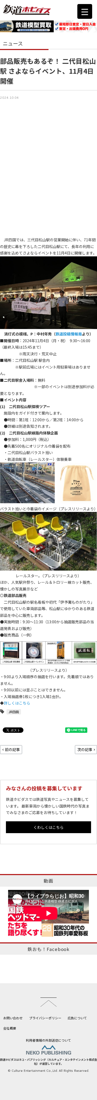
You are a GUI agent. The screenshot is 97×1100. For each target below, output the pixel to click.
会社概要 (9, 1028)
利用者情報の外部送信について (48, 1040)
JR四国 (14, 711)
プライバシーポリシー (45, 1018)
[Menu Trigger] (84, 11)
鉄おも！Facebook (48, 949)
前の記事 (12, 749)
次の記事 (84, 749)
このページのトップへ (48, 1002)
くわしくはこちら (48, 827)
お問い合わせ (13, 1018)
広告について (77, 1018)
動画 (48, 881)
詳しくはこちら (17, 703)
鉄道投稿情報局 (69, 334)
